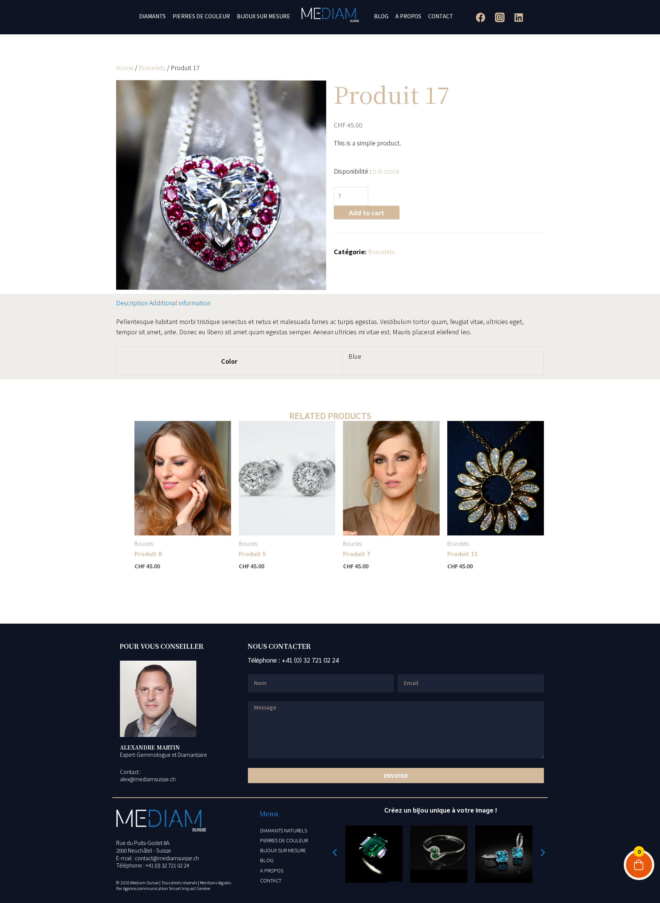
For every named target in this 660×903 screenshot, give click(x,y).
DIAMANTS (152, 16)
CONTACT (440, 16)
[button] (335, 852)
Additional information (179, 302)
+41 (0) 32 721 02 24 (310, 660)
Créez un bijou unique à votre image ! (440, 810)
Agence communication (145, 888)
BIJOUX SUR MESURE (263, 16)
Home (124, 67)
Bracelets (152, 67)
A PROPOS (408, 16)
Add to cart (366, 212)
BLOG (381, 16)
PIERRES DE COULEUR (201, 16)
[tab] (132, 303)
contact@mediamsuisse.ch (167, 858)
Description (132, 302)
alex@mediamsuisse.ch (148, 779)
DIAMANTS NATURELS (283, 830)
